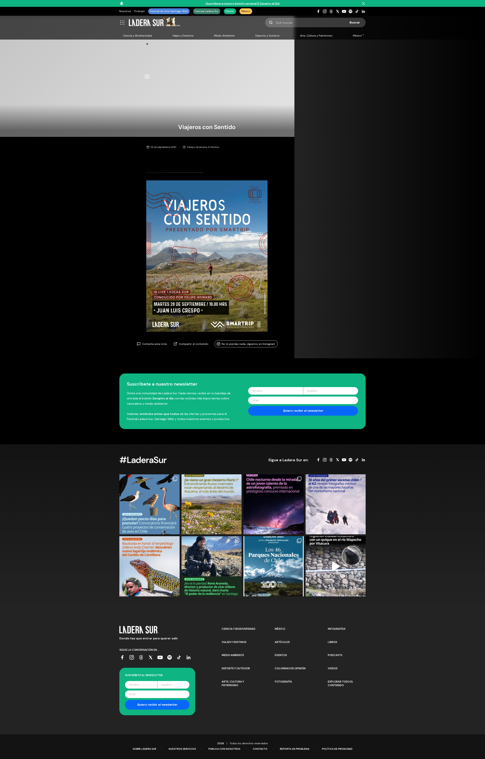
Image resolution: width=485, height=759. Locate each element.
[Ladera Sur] (154, 22)
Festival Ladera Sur (206, 11)
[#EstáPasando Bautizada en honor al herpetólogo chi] (149, 566)
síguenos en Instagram (248, 344)
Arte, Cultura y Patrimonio (316, 35)
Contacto (260, 748)
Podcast (139, 11)
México (245, 11)
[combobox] (315, 22)
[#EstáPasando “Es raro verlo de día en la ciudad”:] (336, 566)
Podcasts (335, 655)
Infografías (336, 628)
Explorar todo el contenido (340, 683)
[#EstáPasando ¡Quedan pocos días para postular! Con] (149, 504)
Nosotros (125, 11)
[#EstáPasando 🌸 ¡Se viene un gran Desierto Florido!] (211, 504)
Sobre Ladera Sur (144, 748)
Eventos (281, 655)
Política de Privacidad (337, 748)
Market (230, 11)
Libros (332, 642)
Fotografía (283, 681)
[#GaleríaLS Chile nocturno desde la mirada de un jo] (273, 504)
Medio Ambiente (224, 35)
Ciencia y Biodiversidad (137, 35)
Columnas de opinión (290, 668)
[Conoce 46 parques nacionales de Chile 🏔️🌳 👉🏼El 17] (273, 566)
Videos (332, 668)
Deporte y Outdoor (267, 35)
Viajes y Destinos (183, 35)
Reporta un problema (294, 748)
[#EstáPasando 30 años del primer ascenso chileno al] (336, 504)
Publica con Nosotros (224, 748)
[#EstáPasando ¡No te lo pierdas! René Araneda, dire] (211, 566)
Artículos (282, 642)
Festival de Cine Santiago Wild (169, 11)
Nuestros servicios (182, 748)
